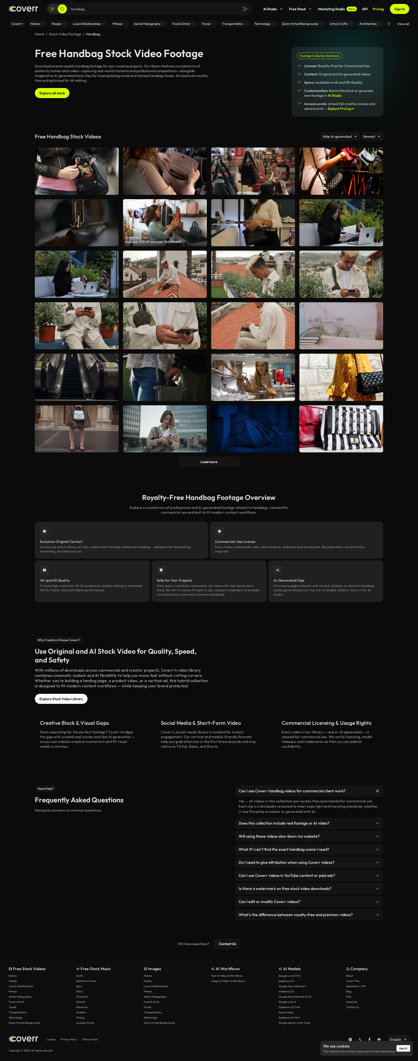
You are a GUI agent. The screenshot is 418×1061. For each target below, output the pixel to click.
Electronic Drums (86, 981)
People (13, 981)
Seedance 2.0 (286, 991)
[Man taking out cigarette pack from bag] (253, 326)
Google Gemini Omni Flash (294, 1022)
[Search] (62, 9)
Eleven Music (286, 1012)
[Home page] (23, 9)
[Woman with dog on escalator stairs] (77, 377)
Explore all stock (52, 93)
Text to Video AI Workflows (227, 975)
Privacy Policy (69, 1039)
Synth (79, 975)
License (51, 1039)
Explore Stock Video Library (61, 699)
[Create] (52, 9)
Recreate (253, 241)
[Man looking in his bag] (165, 274)
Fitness (13, 991)
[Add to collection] (289, 205)
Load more (209, 462)
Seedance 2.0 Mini (289, 1017)
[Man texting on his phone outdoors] (341, 274)
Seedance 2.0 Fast (289, 1007)
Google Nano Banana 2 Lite (295, 996)
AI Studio (270, 9)
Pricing (378, 9)
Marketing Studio (336, 9)
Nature (13, 975)
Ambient (81, 1012)
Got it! (403, 1048)
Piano (79, 991)
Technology (15, 1017)
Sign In (399, 9)
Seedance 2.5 (286, 981)
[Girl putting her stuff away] (77, 274)
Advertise (351, 1001)
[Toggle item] (377, 791)
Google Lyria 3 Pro (290, 975)
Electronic (82, 1007)
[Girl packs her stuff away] (341, 222)
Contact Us (227, 944)
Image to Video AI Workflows (228, 981)
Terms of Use (89, 1039)
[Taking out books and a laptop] (341, 326)
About (349, 975)
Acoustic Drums (85, 1022)
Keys (78, 986)
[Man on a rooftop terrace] (253, 274)
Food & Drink (16, 1001)
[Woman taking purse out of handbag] (253, 222)
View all (403, 24)
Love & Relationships (21, 986)
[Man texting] (165, 326)
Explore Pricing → (341, 108)
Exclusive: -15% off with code (153, 242)
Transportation (18, 1012)
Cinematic (82, 996)
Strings (80, 1017)
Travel (12, 1007)
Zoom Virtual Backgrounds (24, 1022)
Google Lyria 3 (287, 1001)
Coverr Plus (352, 981)
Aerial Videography (20, 996)
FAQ (348, 996)
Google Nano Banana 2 (292, 986)
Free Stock (297, 9)
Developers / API (356, 986)
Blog (348, 991)
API (364, 9)
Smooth (80, 1001)
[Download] (289, 241)
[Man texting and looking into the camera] (77, 326)
